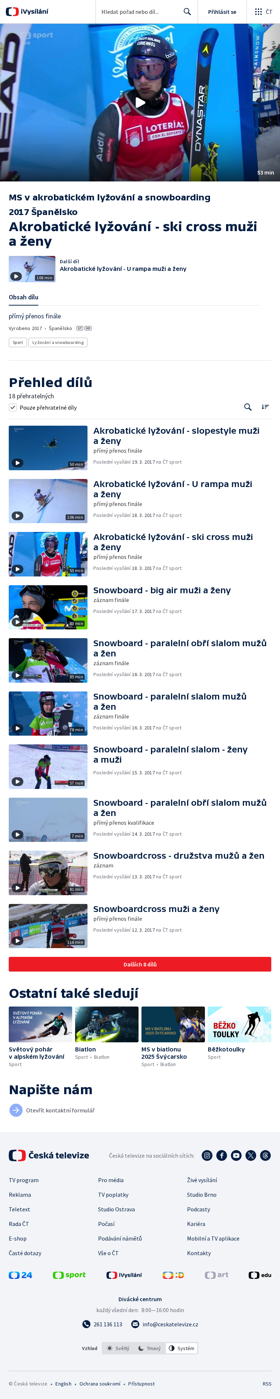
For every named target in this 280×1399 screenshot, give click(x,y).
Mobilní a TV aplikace (213, 1238)
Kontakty (199, 1253)
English (63, 1383)
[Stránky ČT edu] (260, 1276)
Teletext (19, 1209)
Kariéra (196, 1223)
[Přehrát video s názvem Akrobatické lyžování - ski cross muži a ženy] (140, 102)
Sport (18, 342)
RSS (267, 1383)
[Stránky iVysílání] (124, 1276)
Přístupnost (141, 1383)
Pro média (111, 1180)
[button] (140, 102)
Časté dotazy (25, 1253)
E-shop (18, 1238)
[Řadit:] (265, 406)
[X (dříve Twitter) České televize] (251, 1155)
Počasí (106, 1223)
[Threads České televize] (265, 1155)
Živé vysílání (202, 1180)
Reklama (20, 1194)
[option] (118, 1348)
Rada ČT (19, 1223)
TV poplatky (113, 1194)
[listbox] (150, 1348)
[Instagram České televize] (207, 1155)
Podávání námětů (120, 1238)
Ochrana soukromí (99, 1383)
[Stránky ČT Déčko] (173, 1276)
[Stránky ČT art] (216, 1276)
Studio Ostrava (116, 1209)
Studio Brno (202, 1194)
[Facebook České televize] (222, 1155)
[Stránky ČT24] (20, 1276)
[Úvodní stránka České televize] (49, 1155)
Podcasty (198, 1209)
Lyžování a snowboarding (57, 342)
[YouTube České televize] (236, 1155)
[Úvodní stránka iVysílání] (34, 11)
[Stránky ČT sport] (69, 1276)
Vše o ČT (108, 1253)
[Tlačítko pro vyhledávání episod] (248, 407)
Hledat (187, 11)
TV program (24, 1180)
